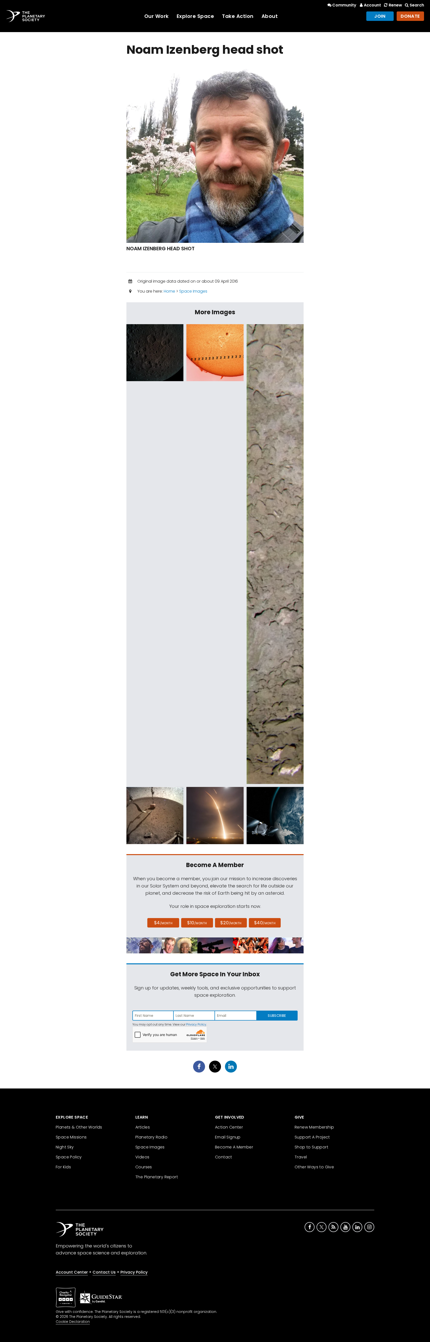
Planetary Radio (151, 1137)
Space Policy (69, 1157)
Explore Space (195, 16)
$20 (230, 923)
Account (372, 5)
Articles (142, 1127)
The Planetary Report (156, 1177)
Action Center (229, 1127)
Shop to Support (311, 1147)
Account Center (72, 1272)
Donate (410, 16)
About (270, 16)
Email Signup (228, 1137)
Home (169, 291)
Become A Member (234, 1147)
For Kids (63, 1167)
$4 (163, 923)
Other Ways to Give (314, 1167)
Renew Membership (314, 1127)
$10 (197, 923)
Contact (223, 1157)
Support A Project (312, 1137)
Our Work (156, 16)
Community (344, 5)
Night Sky (65, 1147)
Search (417, 5)
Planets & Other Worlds (79, 1127)
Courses (143, 1167)
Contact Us (104, 1272)
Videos (142, 1157)
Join (380, 16)
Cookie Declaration (73, 1321)
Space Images (193, 291)
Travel (301, 1157)
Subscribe (277, 1015)
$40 (264, 923)
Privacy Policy (196, 1024)
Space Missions (71, 1137)
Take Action (238, 16)
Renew (395, 5)
